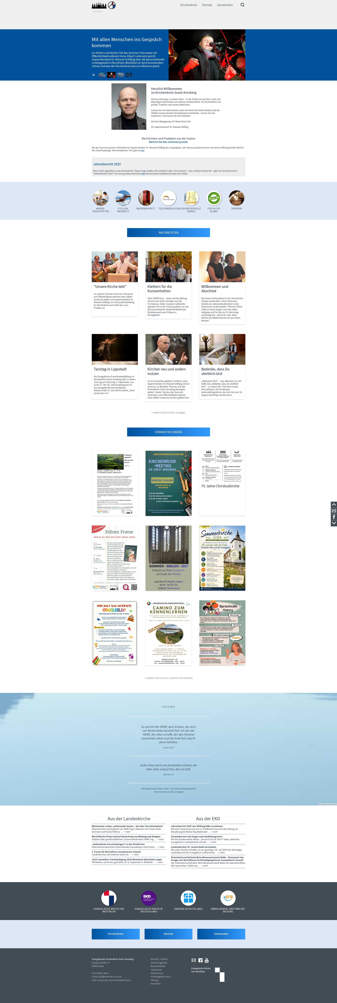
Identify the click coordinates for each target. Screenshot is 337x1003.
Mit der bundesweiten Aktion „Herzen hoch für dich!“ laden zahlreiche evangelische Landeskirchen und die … (205, 839)
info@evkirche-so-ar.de (110, 976)
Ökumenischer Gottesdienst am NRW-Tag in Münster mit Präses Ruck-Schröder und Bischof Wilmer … (127, 829)
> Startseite (97, 11)
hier (143, 173)
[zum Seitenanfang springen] (334, 505)
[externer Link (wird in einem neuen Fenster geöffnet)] (115, 483)
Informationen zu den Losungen (168, 791)
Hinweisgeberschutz (161, 976)
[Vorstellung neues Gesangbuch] (169, 483)
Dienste (207, 5)
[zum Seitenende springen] (334, 523)
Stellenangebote (159, 962)
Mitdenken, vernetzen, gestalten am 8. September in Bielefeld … (127, 861)
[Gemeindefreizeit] (169, 633)
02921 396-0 (103, 973)
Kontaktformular (122, 980)
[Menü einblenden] (242, 5)
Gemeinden (225, 5)
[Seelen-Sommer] (169, 558)
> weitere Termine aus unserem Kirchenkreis (168, 678)
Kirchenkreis (188, 5)
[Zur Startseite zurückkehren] (104, 5)
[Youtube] (207, 960)
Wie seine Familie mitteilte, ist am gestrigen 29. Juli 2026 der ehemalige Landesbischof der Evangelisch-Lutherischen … (206, 849)
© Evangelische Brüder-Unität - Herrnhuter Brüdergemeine (168, 788)
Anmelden (156, 983)
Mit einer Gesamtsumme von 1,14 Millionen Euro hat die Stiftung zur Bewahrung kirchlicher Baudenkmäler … (204, 829)
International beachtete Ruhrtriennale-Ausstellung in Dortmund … (128, 846)
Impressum (156, 969)
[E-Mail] (193, 960)
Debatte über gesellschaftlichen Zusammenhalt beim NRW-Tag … (128, 838)
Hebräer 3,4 (168, 774)
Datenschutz (157, 973)
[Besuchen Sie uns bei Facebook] (334, 517)
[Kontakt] (334, 511)
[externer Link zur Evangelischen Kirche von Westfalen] (207, 974)
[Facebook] (200, 960)
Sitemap (155, 980)
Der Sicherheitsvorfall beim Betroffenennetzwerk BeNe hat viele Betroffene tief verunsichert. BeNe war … (208, 861)
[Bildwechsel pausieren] (93, 75)
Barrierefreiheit (158, 966)
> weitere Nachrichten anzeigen (168, 412)
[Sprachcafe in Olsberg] (222, 633)
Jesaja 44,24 (168, 747)
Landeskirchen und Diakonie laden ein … (116, 853)
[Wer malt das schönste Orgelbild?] (115, 633)
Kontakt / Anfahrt (159, 959)
